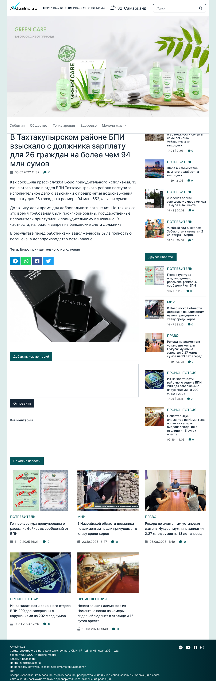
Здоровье (88, 125)
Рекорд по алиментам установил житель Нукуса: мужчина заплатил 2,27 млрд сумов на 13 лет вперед (184, 349)
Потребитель (179, 162)
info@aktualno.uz (30, 662)
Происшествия (181, 373)
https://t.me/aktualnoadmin (68, 666)
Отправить (22, 403)
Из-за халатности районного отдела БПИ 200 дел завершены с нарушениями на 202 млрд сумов (184, 386)
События (17, 125)
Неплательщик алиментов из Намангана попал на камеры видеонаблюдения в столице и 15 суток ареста (186, 425)
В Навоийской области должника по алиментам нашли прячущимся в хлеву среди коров (185, 313)
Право (172, 335)
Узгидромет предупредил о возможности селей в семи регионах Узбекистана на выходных (186, 138)
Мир (171, 302)
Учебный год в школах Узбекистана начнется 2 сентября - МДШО (185, 231)
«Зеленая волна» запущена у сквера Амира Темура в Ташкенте (186, 201)
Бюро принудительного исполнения (50, 249)
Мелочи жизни (114, 125)
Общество (38, 125)
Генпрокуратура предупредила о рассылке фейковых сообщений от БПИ (182, 280)
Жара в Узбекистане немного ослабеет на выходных (183, 171)
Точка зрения (64, 125)
